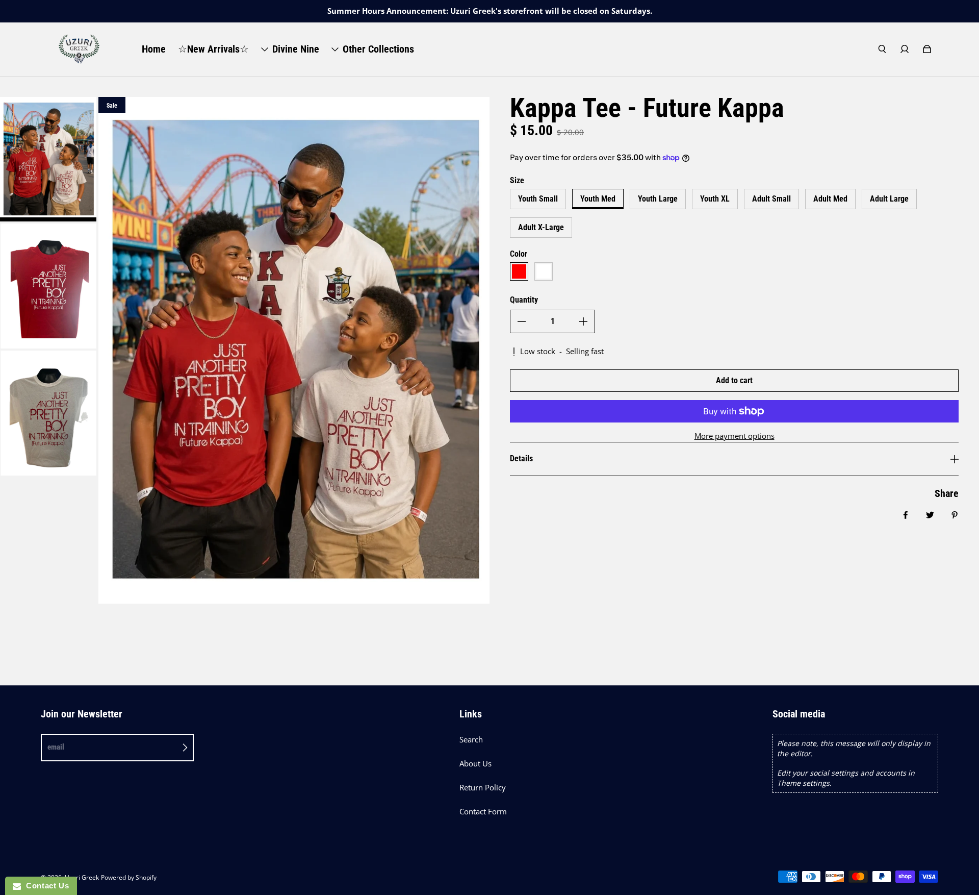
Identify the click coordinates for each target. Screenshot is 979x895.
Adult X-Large (541, 227)
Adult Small (771, 199)
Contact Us (45, 885)
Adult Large (889, 199)
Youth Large (658, 199)
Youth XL (715, 199)
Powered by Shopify (129, 877)
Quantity (524, 300)
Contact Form (483, 811)
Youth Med (597, 199)
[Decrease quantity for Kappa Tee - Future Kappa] (521, 321)
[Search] (882, 49)
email (55, 747)
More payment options (734, 436)
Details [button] (521, 458)
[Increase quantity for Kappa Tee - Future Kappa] (583, 321)
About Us (475, 763)
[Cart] (927, 49)
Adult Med (830, 199)
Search (471, 739)
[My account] (904, 49)
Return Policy (482, 787)
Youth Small (538, 199)
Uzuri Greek (82, 877)
